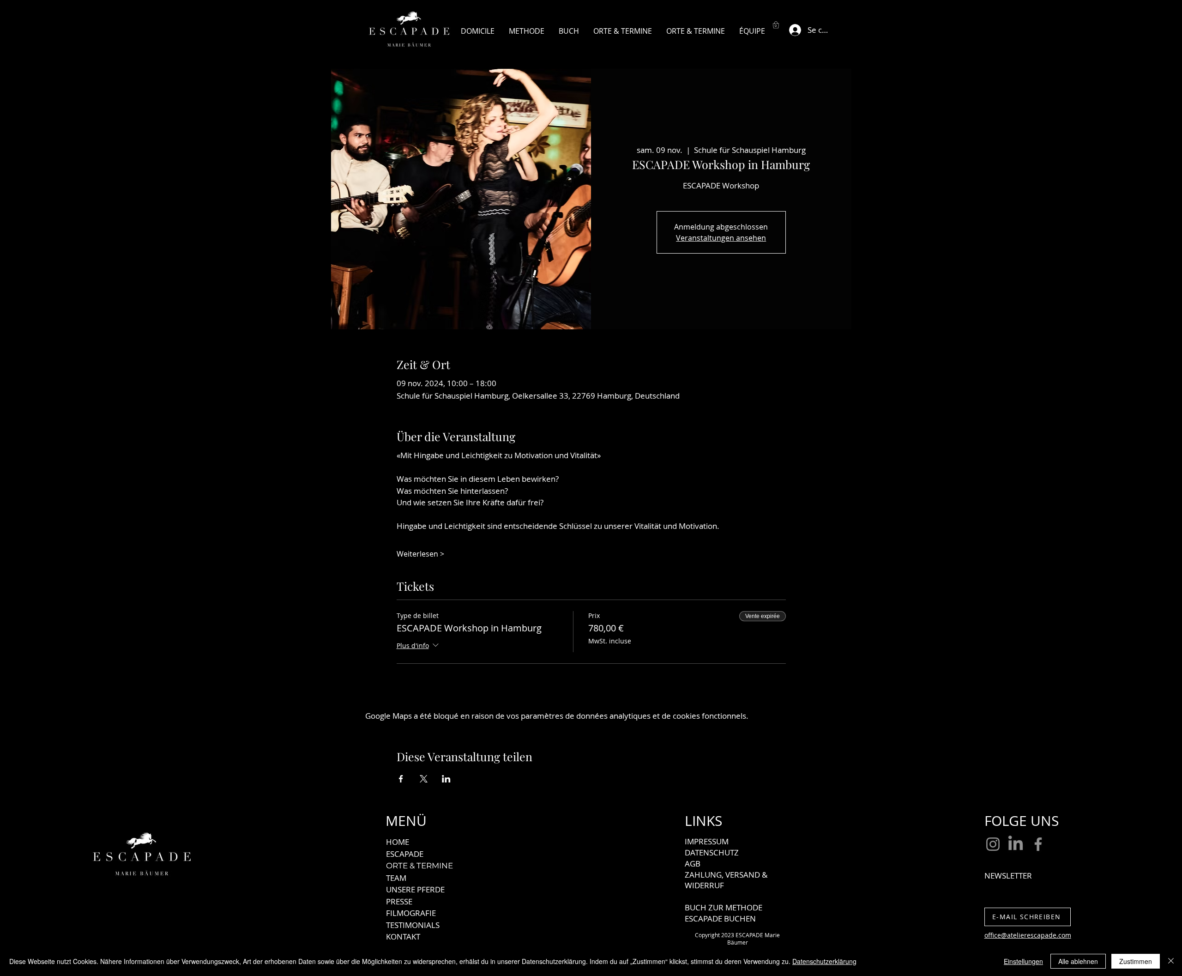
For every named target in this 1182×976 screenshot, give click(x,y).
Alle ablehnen (1078, 961)
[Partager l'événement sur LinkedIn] (446, 778)
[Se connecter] (792, 30)
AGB (692, 863)
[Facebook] (1038, 844)
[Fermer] (1170, 961)
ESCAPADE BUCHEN (720, 918)
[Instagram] (993, 844)
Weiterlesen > (420, 554)
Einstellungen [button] (1023, 961)
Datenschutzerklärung (824, 961)
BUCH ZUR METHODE (723, 907)
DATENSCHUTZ (712, 852)
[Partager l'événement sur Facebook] (401, 778)
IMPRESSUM (707, 841)
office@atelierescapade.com (1027, 935)
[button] (776, 24)
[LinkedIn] (1016, 844)
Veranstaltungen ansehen (721, 238)
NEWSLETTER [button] (1008, 875)
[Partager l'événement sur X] (423, 778)
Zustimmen (1135, 961)
